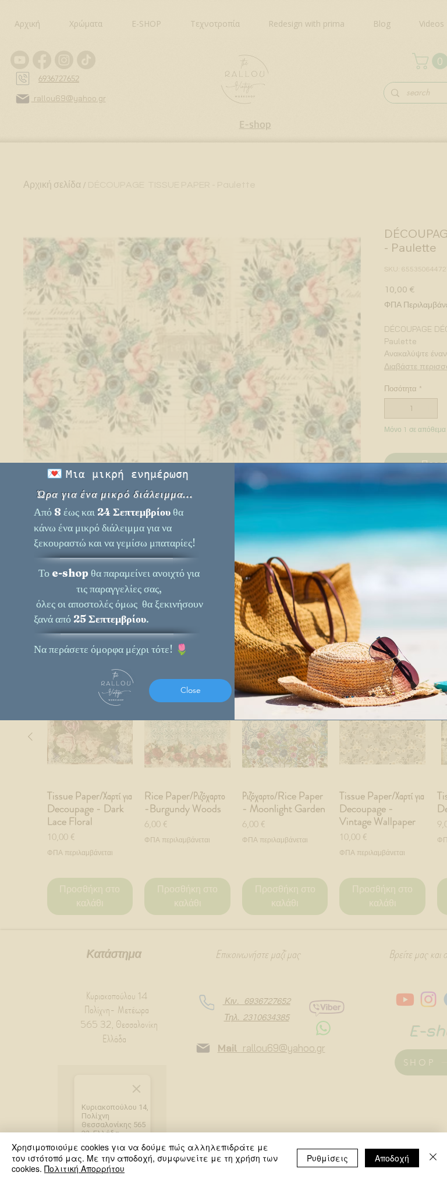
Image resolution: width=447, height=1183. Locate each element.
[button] (190, 690)
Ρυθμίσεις (327, 1158)
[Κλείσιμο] (433, 1158)
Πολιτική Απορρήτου (84, 1168)
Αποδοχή (392, 1158)
